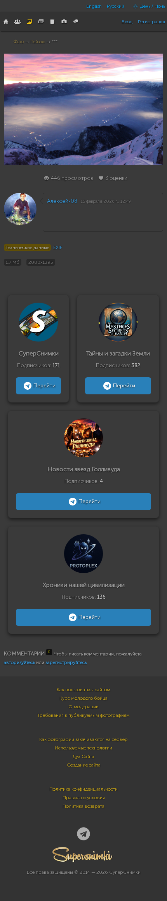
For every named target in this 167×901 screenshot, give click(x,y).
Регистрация (151, 21)
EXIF (57, 247)
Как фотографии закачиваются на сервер (83, 739)
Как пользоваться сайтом (83, 689)
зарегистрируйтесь (66, 662)
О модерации (83, 706)
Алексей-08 (62, 201)
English (94, 6)
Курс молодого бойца (83, 698)
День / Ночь (152, 6)
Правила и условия (84, 797)
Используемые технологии (83, 748)
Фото (19, 41)
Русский (115, 6)
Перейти (44, 385)
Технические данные (27, 247)
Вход (127, 21)
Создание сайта (84, 765)
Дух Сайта (83, 756)
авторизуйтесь (19, 662)
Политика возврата (83, 806)
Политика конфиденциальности (83, 789)
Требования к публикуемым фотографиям (83, 715)
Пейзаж (37, 41)
